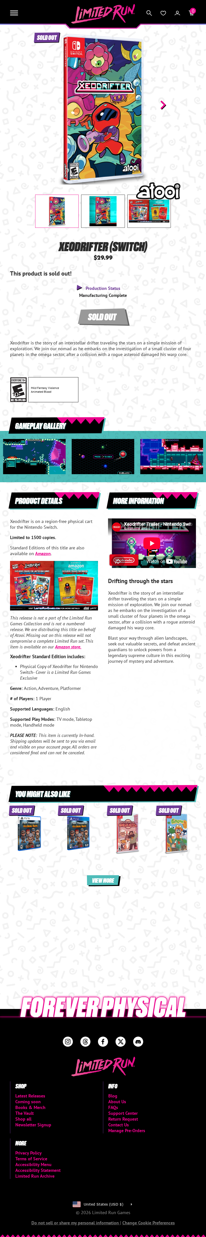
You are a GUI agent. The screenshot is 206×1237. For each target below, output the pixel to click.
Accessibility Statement (38, 1170)
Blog (112, 1096)
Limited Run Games (103, 14)
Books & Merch (30, 1107)
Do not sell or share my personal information (75, 1223)
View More (103, 880)
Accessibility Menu (33, 1164)
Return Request (123, 1119)
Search (149, 13)
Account (177, 13)
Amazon (43, 553)
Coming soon (28, 1102)
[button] (43, 105)
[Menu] (14, 13)
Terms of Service (31, 1159)
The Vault (24, 1113)
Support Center (123, 1113)
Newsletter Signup (33, 1125)
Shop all (23, 1119)
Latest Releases (30, 1096)
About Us (117, 1102)
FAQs (113, 1107)
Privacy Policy (28, 1153)
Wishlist (163, 13)
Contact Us (118, 1125)
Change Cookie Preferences (148, 1223)
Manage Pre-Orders (126, 1130)
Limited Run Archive (35, 1176)
